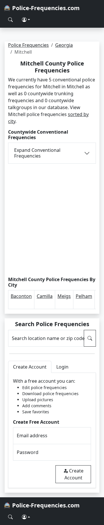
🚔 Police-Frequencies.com (41, 8)
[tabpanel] (52, 430)
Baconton (21, 296)
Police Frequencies (28, 45)
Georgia (64, 45)
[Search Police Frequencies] (10, 19)
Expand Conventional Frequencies (37, 153)
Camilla (45, 296)
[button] (26, 19)
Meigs (64, 296)
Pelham (84, 296)
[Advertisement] (52, 220)
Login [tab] (62, 367)
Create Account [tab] (30, 367)
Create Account (73, 474)
